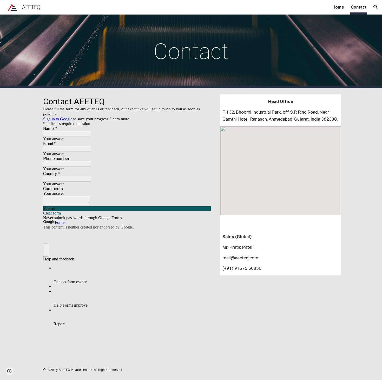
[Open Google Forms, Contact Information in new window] (203, 101)
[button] (376, 7)
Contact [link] (358, 7)
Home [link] (338, 7)
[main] (191, 51)
